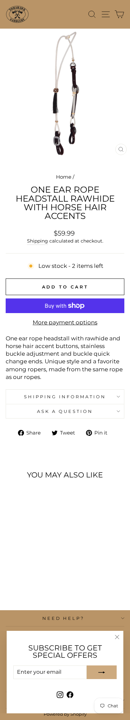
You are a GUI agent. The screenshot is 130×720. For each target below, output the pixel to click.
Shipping (37, 241)
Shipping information (65, 396)
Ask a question (65, 411)
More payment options (65, 322)
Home (63, 177)
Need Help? (63, 618)
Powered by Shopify (65, 714)
